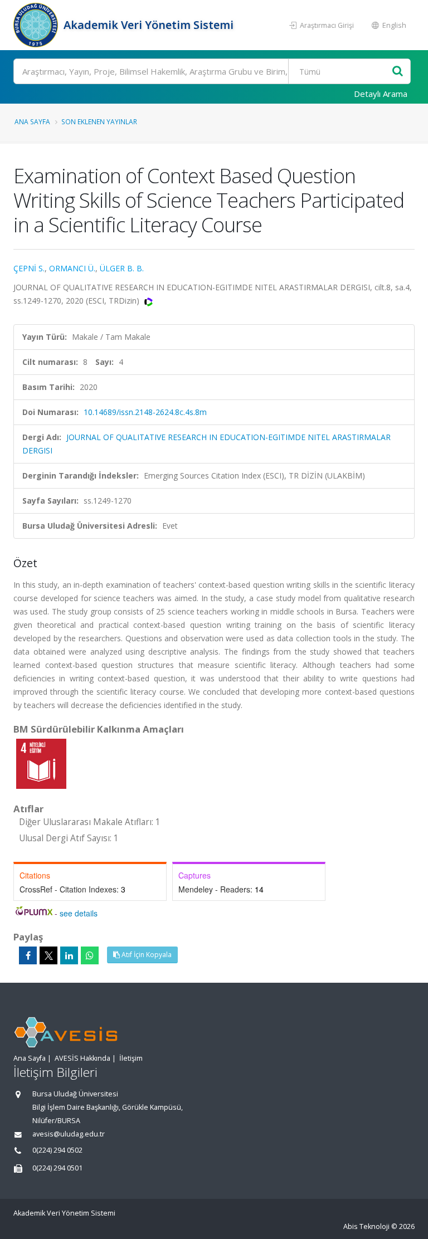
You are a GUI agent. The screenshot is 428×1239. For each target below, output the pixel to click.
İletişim (131, 1058)
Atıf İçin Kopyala (146, 954)
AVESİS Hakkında (82, 1058)
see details (79, 913)
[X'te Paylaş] (48, 955)
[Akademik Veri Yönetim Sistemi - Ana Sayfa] (37, 25)
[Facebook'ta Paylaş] (28, 955)
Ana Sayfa (32, 121)
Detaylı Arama (380, 93)
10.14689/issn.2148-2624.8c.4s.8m (145, 412)
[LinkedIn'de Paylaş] (69, 955)
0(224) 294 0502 (57, 1150)
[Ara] (397, 71)
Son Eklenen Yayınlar (99, 121)
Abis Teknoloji (366, 1226)
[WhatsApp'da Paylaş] (90, 955)
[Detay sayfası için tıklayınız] (41, 763)
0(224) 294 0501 (57, 1168)
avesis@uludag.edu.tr (68, 1134)
